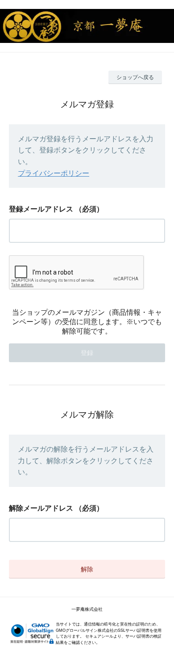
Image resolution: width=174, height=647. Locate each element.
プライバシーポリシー (53, 173)
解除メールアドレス (41, 508)
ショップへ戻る (135, 77)
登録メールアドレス (41, 209)
